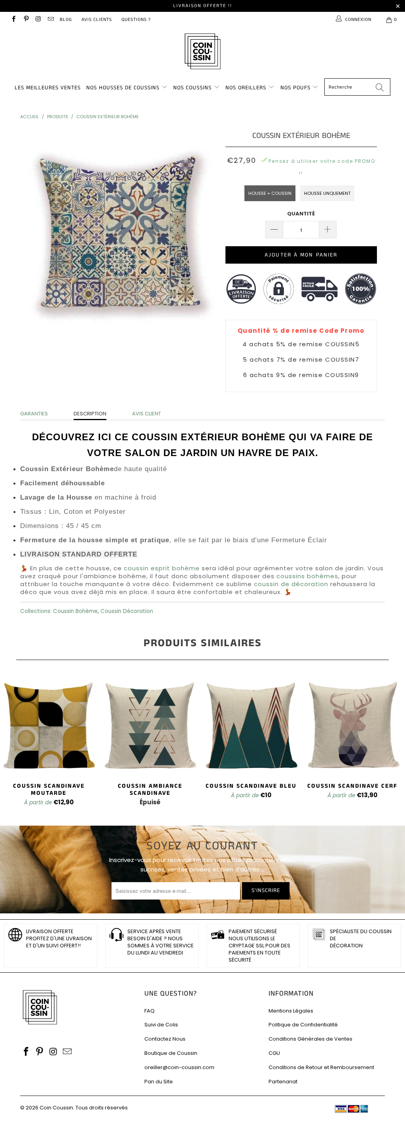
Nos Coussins (192, 88)
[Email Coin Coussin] (50, 19)
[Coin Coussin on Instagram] (38, 19)
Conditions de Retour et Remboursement (321, 1067)
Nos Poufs (295, 88)
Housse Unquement (327, 193)
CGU (274, 1053)
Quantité (301, 213)
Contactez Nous (164, 1039)
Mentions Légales (291, 1011)
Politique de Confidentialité (303, 1024)
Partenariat (283, 1081)
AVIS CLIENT (146, 413)
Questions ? (136, 19)
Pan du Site (158, 1081)
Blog (66, 19)
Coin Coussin (56, 1107)
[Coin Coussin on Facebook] (13, 19)
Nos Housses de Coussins (122, 88)
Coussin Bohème (75, 611)
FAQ (149, 1011)
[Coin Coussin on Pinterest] (25, 19)
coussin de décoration (291, 584)
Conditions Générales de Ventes (310, 1039)
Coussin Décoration (126, 611)
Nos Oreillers (245, 88)
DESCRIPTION (90, 413)
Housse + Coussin (269, 193)
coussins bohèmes (307, 576)
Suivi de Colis (161, 1024)
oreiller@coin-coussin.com (179, 1067)
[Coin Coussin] (202, 52)
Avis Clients (96, 19)
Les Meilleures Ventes (48, 88)
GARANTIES (34, 413)
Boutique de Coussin (170, 1053)
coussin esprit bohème (162, 568)
